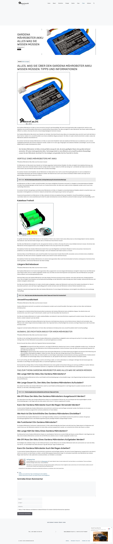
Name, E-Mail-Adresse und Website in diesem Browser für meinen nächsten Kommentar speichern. (44, 509)
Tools (83, 3)
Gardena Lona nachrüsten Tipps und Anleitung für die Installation (33, 473)
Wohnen (89, 3)
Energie (67, 3)
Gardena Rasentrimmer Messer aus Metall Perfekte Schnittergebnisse (34, 475)
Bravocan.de (44, 461)
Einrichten (60, 3)
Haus (78, 3)
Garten (73, 3)
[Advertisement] (56, 16)
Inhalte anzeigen (25, 61)
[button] (94, 3)
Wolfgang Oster (20, 47)
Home (49, 3)
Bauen (54, 3)
